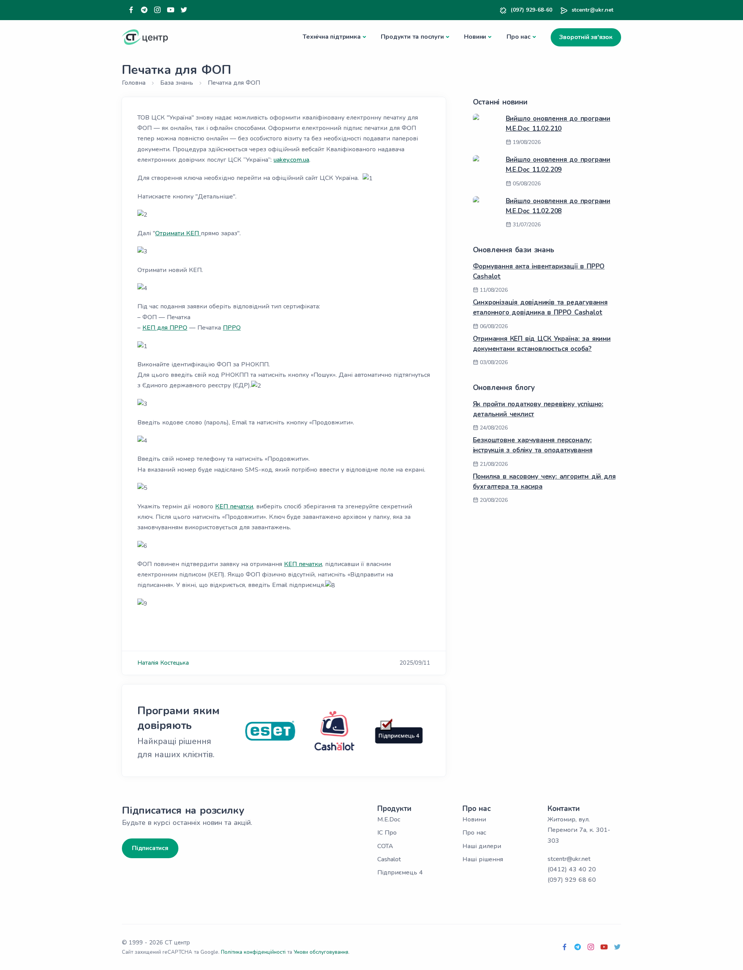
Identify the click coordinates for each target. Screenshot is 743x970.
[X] (184, 10)
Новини (475, 37)
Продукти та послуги (412, 37)
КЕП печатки (234, 506)
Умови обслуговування (321, 952)
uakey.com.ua (291, 160)
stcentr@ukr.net (592, 10)
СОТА (385, 846)
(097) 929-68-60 (531, 10)
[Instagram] (157, 10)
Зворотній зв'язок (586, 37)
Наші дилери (481, 846)
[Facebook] (131, 10)
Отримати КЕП (178, 233)
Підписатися (150, 848)
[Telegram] (144, 10)
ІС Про (387, 832)
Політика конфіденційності (253, 952)
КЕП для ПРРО (164, 327)
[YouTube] (171, 10)
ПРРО (232, 327)
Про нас (519, 37)
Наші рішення (482, 859)
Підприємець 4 (400, 872)
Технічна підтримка (331, 37)
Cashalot (389, 859)
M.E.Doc (388, 819)
